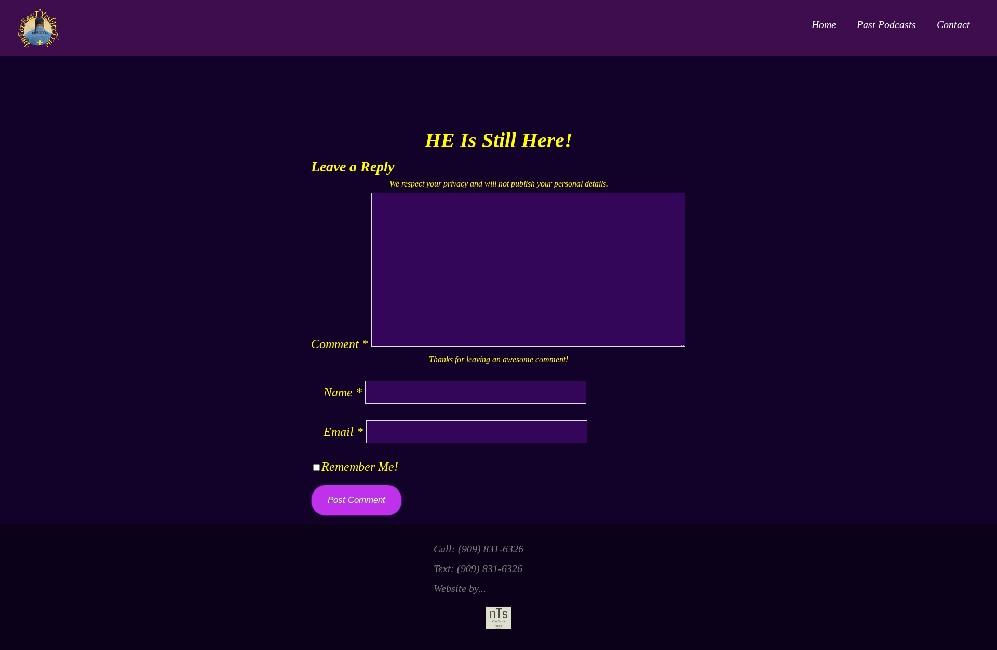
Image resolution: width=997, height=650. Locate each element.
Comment (339, 344)
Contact (953, 24)
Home (824, 24)
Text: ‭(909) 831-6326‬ (478, 568)
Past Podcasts (886, 24)
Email (343, 432)
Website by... (460, 588)
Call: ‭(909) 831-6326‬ (478, 548)
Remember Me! (359, 466)
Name (343, 392)
